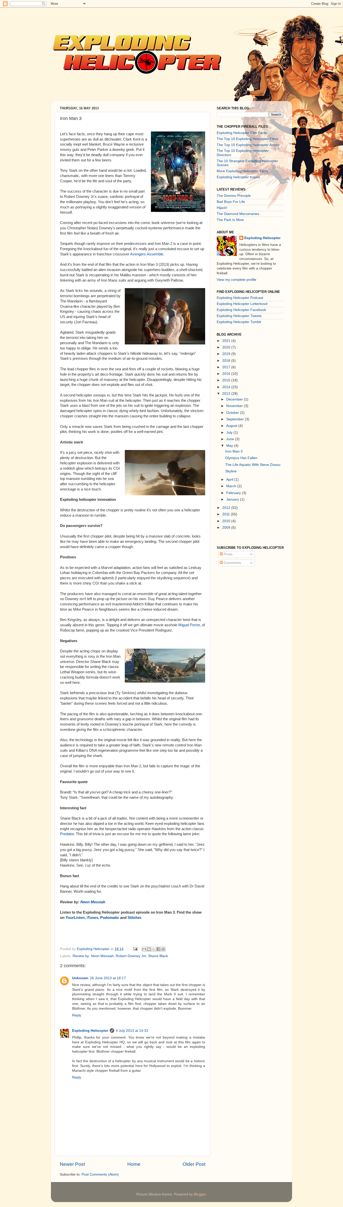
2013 (226, 393)
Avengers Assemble (146, 254)
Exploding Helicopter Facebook (241, 310)
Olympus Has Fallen (241, 458)
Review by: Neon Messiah (93, 956)
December (235, 399)
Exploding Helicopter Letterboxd (242, 304)
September (235, 419)
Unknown (80, 978)
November (235, 406)
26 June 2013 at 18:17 (108, 978)
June (230, 439)
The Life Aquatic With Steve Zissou (252, 465)
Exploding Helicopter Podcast (240, 298)
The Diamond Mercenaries (238, 214)
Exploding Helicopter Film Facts (242, 133)
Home (133, 1164)
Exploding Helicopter (90, 1031)
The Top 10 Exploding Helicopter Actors (248, 145)
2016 (226, 374)
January (233, 499)
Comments (232, 563)
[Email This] (144, 949)
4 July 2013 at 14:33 (132, 1031)
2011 (226, 514)
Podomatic (110, 918)
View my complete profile (236, 280)
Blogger (200, 1194)
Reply (76, 1015)
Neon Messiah (92, 902)
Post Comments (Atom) (100, 1174)
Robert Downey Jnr (131, 956)
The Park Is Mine (230, 220)
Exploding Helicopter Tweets (239, 316)
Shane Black (158, 956)
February (234, 493)
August (232, 426)
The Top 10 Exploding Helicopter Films (247, 139)
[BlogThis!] (148, 949)
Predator (67, 834)
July (230, 432)
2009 (226, 527)
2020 (226, 347)
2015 (226, 380)
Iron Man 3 (234, 451)
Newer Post (72, 1164)
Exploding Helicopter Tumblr (239, 322)
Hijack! (222, 208)
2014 (226, 387)
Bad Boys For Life (231, 202)
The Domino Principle (234, 196)
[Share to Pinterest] (163, 949)
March (231, 486)
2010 (226, 521)
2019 (226, 354)
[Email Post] (135, 949)
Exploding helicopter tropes (238, 177)
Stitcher (134, 918)
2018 (226, 361)
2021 (226, 341)
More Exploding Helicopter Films (242, 171)
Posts (228, 554)
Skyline (231, 471)
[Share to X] (153, 949)
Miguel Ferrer (189, 625)
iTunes (92, 918)
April (230, 479)
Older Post (194, 1164)
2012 (226, 508)
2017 (226, 367)
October (233, 413)
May (230, 446)
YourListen (75, 918)
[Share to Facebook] (158, 949)
